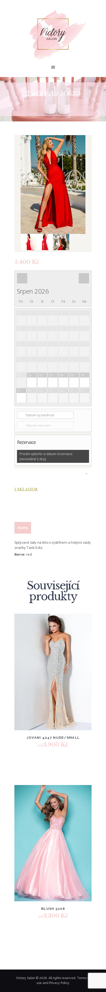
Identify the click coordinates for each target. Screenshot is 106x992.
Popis (23, 528)
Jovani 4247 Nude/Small (53, 737)
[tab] (22, 528)
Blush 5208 (53, 908)
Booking (53, 476)
